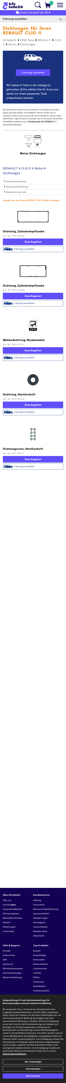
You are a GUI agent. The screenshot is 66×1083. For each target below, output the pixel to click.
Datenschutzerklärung (14, 1054)
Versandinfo (39, 904)
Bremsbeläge (39, 955)
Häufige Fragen (40, 918)
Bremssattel (39, 959)
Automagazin (39, 922)
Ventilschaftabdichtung (16, 187)
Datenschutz (9, 955)
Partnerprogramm (11, 913)
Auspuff (36, 951)
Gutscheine (38, 935)
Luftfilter (37, 973)
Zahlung (37, 900)
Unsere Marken (40, 927)
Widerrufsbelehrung (12, 977)
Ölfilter (36, 977)
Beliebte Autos (40, 931)
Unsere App (8, 931)
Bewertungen (9, 927)
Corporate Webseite (12, 909)
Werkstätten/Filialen (12, 918)
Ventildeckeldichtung (15, 181)
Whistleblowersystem (13, 968)
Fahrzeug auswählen (33, 72)
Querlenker (38, 982)
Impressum (8, 964)
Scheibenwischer (41, 990)
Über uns (7, 900)
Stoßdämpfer (39, 986)
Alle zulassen (33, 1076)
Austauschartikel (41, 913)
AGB (5, 959)
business (9, 904)
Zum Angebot (33, 241)
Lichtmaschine (40, 968)
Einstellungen (33, 1069)
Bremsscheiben (40, 964)
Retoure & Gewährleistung (45, 909)
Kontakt (6, 951)
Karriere (6, 922)
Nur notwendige (33, 1061)
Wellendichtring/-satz (15, 192)
